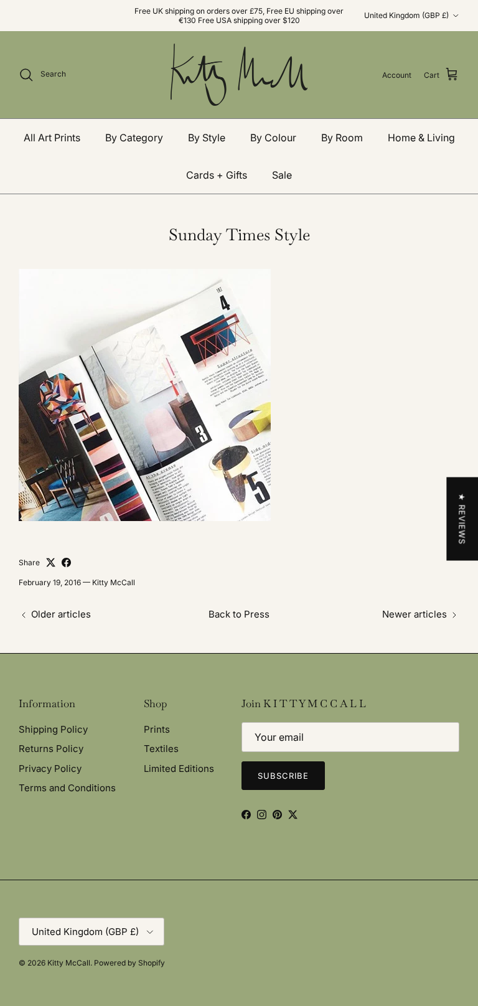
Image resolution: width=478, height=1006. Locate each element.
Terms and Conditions (67, 788)
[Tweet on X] (50, 562)
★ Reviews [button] (462, 519)
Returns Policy (51, 748)
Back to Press (239, 614)
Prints (157, 729)
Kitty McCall (68, 962)
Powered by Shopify (129, 962)
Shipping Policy (53, 729)
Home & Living (421, 137)
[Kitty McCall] (239, 75)
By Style (206, 137)
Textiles (161, 748)
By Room (342, 137)
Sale (282, 175)
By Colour (273, 137)
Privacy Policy (50, 768)
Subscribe (283, 776)
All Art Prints (52, 137)
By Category (134, 137)
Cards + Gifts (216, 175)
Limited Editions (179, 768)
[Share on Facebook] (66, 562)
